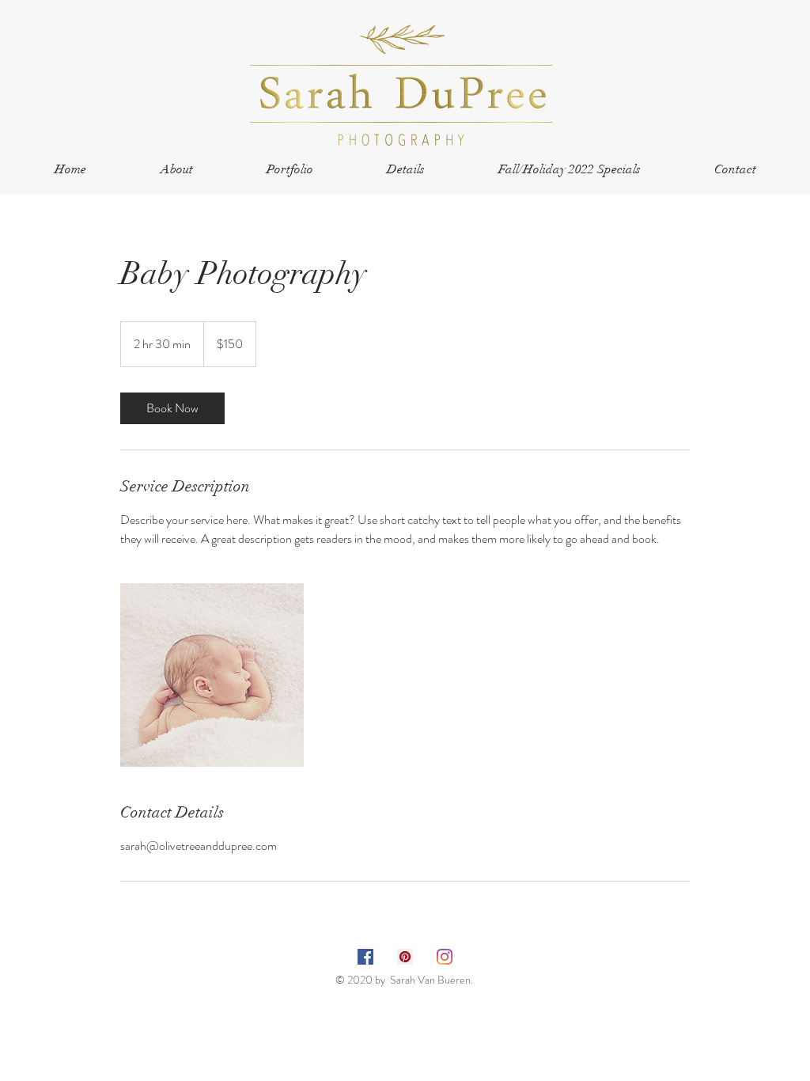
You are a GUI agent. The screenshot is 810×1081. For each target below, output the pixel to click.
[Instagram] (444, 957)
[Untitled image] (212, 675)
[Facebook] (365, 957)
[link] (172, 408)
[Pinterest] (405, 957)
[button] (289, 170)
